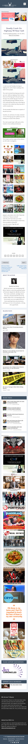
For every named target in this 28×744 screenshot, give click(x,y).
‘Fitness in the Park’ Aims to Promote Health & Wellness (14, 408)
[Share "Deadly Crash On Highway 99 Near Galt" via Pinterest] (14, 255)
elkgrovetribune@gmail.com (8, 728)
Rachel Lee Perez (12, 33)
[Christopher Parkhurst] (14, 490)
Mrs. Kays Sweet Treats (16, 684)
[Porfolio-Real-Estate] (14, 510)
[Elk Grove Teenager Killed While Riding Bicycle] (14, 378)
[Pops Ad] (14, 454)
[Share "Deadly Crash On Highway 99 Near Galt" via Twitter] (8, 255)
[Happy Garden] (14, 565)
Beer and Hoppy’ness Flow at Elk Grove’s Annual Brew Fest (15, 421)
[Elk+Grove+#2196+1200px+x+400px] (14, 17)
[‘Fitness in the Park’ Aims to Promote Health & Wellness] (4, 408)
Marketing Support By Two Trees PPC (15, 736)
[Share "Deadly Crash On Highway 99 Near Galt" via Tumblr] (11, 255)
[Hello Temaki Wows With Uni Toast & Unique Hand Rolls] (4, 402)
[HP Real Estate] (14, 547)
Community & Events (17, 410)
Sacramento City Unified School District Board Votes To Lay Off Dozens (13, 367)
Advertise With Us (11, 738)
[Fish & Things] (14, 657)
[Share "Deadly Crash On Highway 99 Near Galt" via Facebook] (5, 255)
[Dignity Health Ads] (14, 621)
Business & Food (15, 404)
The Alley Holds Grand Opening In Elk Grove (15, 414)
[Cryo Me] (14, 602)
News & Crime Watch (14, 35)
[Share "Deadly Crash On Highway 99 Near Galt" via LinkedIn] (16, 255)
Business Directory (20, 738)
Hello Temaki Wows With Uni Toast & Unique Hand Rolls (15, 402)
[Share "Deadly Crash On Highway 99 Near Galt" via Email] (19, 255)
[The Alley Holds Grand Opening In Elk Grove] (4, 415)
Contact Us (17, 740)
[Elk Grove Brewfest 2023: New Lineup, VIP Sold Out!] (4, 428)
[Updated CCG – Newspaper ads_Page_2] (14, 67)
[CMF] (14, 244)
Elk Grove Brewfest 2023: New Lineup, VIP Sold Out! (14, 427)
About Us (5, 738)
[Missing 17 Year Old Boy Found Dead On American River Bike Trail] (14, 340)
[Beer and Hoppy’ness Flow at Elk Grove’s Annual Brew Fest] (4, 421)
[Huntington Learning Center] (14, 137)
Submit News (11, 740)
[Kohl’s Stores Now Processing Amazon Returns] (14, 319)
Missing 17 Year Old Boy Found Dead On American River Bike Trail (13, 351)
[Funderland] (14, 529)
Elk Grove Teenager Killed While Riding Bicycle (13, 387)
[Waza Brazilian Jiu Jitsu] (14, 584)
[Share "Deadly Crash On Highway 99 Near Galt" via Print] (22, 255)
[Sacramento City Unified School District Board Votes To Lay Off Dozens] (14, 360)
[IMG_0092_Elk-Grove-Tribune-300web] (14, 639)
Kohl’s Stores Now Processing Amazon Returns (13, 327)
